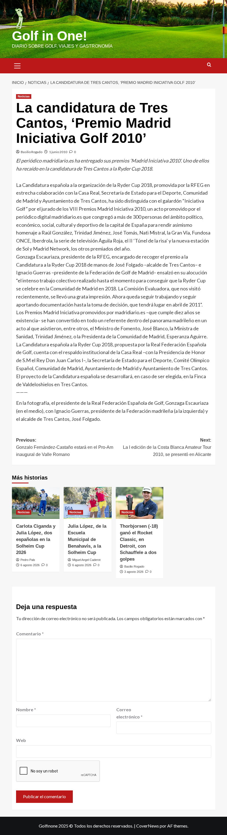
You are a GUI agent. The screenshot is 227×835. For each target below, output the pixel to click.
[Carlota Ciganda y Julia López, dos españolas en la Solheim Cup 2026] (36, 503)
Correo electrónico (129, 713)
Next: (167, 447)
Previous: (64, 447)
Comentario (30, 633)
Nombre (26, 709)
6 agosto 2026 (30, 565)
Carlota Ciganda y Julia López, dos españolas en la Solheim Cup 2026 (35, 539)
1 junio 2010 (58, 152)
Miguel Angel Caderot (86, 559)
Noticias (24, 96)
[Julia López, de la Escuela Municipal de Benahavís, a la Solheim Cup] (88, 503)
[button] (17, 65)
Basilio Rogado (31, 152)
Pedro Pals (27, 559)
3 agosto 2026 (133, 571)
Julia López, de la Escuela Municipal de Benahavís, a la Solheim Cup (87, 539)
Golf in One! (49, 36)
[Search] (209, 65)
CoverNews (147, 825)
